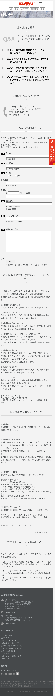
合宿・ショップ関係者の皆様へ (12, 656)
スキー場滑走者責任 (8, 651)
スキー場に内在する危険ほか (11, 648)
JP (11, 9)
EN (16, 9)
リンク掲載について (8, 653)
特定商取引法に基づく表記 (10, 643)
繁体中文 (34, 9)
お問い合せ (5, 638)
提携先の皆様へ (6, 659)
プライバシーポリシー (9, 640)
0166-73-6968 (10, 624)
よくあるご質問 (6, 635)
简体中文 (24, 9)
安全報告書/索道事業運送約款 (11, 646)
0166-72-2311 (10, 612)
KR (42, 9)
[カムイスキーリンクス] (27, 6)
